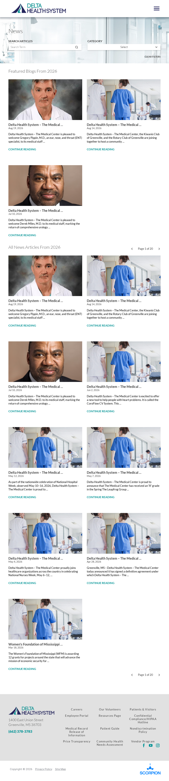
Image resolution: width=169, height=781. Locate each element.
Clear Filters (153, 56)
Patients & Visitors (143, 709)
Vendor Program (143, 741)
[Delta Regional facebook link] (144, 745)
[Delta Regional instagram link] (158, 745)
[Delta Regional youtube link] (150, 745)
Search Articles (20, 41)
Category (94, 41)
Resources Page (110, 715)
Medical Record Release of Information (77, 732)
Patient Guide (110, 728)
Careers (77, 709)
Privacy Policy (43, 769)
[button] (156, 8)
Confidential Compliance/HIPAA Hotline (143, 719)
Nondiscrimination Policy (143, 730)
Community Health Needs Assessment (110, 743)
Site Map (60, 769)
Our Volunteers (110, 709)
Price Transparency (76, 741)
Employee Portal (76, 715)
